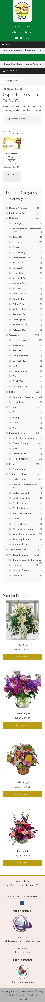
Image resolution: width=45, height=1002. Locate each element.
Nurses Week (19, 294)
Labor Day (17, 273)
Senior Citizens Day (22, 309)
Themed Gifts (19, 454)
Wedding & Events (18, 555)
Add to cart (11, 176)
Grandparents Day (21, 258)
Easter (15, 247)
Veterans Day (19, 330)
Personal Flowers (20, 570)
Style (11, 464)
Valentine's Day (20, 325)
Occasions (14, 335)
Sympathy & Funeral (19, 474)
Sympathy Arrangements (24, 534)
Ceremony (17, 565)
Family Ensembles (21, 498)
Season (12, 407)
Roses (15, 449)
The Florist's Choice (19, 550)
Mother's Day (19, 283)
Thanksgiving (19, 320)
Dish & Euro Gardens (23, 397)
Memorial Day (19, 278)
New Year (17, 289)
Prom (15, 376)
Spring (15, 418)
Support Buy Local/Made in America (22, 64)
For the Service (20, 508)
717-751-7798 (24, 27)
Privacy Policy (22, 999)
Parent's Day (18, 299)
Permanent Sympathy (23, 529)
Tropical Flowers (20, 459)
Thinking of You (20, 387)
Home (10, 89)
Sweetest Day (19, 314)
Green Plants (18, 402)
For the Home (19, 503)
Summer (16, 423)
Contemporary (19, 469)
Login (30, 32)
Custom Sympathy (21, 493)
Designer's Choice (18, 208)
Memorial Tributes (21, 524)
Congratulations (20, 356)
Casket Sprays (19, 480)
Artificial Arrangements (24, 438)
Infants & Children (21, 514)
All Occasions (19, 340)
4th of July (17, 224)
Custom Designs (20, 443)
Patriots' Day (19, 304)
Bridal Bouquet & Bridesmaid (27, 560)
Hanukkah (17, 268)
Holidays (13, 218)
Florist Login (16, 32)
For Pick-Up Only (17, 213)
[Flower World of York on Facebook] (22, 903)
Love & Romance (21, 371)
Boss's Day (17, 237)
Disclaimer (33, 995)
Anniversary (18, 345)
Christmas (17, 242)
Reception (17, 575)
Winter (15, 428)
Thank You (17, 381)
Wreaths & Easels (21, 545)
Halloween (17, 263)
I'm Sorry (16, 366)
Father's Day (18, 253)
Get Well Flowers (21, 361)
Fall (14, 412)
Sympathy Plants (20, 539)
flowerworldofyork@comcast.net (24, 941)
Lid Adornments (20, 519)
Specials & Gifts (17, 433)
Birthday (16, 350)
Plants (12, 392)
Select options (22, 657)
